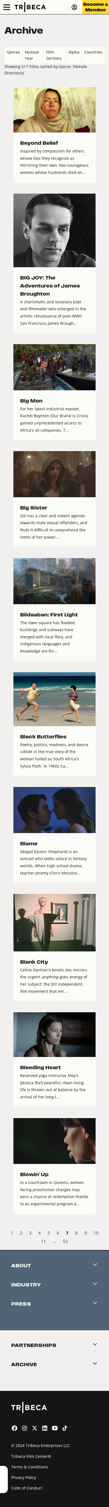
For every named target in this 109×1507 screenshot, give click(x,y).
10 (96, 1233)
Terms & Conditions (29, 1466)
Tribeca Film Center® (31, 1456)
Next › (100, 1242)
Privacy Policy (23, 1477)
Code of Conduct (26, 1488)
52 (65, 1241)
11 (43, 1241)
